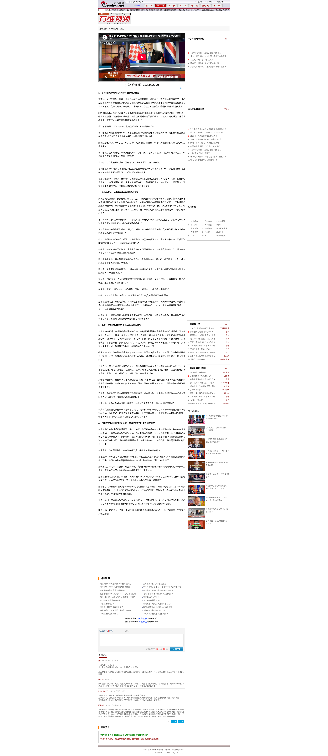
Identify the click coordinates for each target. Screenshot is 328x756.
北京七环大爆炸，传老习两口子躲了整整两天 (118, 594)
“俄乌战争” (142, 618)
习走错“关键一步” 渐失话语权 (202, 60)
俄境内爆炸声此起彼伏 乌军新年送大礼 (115, 584)
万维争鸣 (226, 10)
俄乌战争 (194, 221)
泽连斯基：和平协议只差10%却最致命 (158, 590)
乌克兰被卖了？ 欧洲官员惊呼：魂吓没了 (116, 610)
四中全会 (208, 221)
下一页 (181, 722)
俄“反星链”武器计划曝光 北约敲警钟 (157, 607)
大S (219, 225)
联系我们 (210, 2)
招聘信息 (168, 750)
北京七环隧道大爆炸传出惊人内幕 (203, 136)
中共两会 (221, 221)
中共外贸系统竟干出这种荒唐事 (155, 614)
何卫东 (207, 232)
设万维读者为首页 (137, 2)
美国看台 (159, 10)
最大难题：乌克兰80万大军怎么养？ (157, 604)
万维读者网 (103, 29)
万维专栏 (194, 232)
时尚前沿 (204, 10)
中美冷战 (194, 228)
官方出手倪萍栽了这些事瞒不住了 (203, 160)
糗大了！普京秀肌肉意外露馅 (111, 607)
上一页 (174, 722)
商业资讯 (219, 10)
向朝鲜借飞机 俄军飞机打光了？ (156, 610)
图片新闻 (130, 10)
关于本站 (146, 750)
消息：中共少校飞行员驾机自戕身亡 (204, 143)
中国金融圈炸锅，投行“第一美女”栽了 (205, 146)
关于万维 (220, 2)
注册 (164, 649)
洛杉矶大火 (222, 228)
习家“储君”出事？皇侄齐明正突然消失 (158, 594)
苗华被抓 (221, 236)
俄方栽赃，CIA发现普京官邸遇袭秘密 (115, 587)
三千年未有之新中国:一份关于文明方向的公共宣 (162, 587)
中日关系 (194, 225)
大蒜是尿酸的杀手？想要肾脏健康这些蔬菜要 (208, 67)
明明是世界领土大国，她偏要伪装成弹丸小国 (208, 129)
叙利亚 (221, 232)
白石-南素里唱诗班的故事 (110, 600)
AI (206, 236)
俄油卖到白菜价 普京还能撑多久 (113, 590)
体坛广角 (196, 10)
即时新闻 (115, 10)
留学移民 (174, 10)
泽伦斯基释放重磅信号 (109, 614)
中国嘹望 (152, 10)
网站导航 (175, 750)
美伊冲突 (208, 225)
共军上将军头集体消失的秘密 (154, 584)
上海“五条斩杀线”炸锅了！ (201, 153)
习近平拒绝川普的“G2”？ (153, 600)
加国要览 (167, 10)
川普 (192, 236)
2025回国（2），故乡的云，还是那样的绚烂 (117, 597)
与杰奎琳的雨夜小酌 (151, 597)
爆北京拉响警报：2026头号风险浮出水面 (206, 132)
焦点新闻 (122, 10)
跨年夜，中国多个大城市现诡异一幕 (204, 63)
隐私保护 (182, 750)
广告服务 (200, 2)
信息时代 (181, 10)
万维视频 (137, 10)
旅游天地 (211, 10)
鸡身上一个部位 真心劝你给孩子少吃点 (205, 139)
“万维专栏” (142, 622)
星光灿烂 (189, 10)
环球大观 (144, 10)
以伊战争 (208, 228)
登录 (157, 649)
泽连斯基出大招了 (107, 604)
